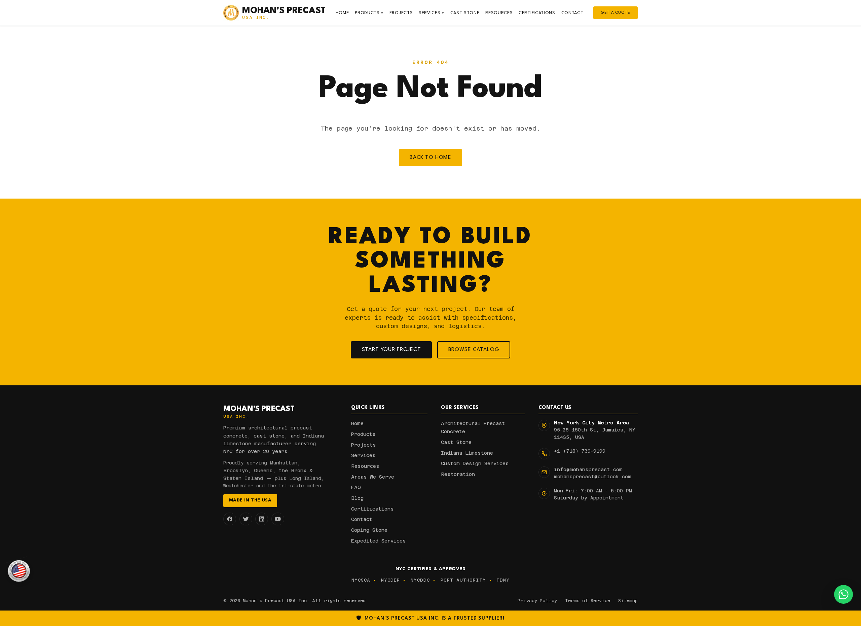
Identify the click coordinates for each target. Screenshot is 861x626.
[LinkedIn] (261, 519)
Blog (357, 498)
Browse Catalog (473, 349)
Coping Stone (369, 530)
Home (342, 13)
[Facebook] (229, 519)
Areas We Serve (372, 477)
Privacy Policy (537, 600)
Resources (499, 13)
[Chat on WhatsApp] (843, 594)
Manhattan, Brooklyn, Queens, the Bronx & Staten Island (268, 470)
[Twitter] (245, 519)
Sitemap (628, 600)
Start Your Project (391, 349)
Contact (572, 13)
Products (369, 13)
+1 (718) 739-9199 (579, 451)
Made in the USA (250, 500)
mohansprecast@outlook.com (592, 476)
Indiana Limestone (467, 453)
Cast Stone (465, 13)
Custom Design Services (475, 463)
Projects (401, 13)
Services (431, 13)
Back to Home (430, 157)
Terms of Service (587, 600)
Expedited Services (378, 541)
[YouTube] (277, 519)
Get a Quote (615, 13)
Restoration (458, 474)
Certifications (537, 13)
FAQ (356, 487)
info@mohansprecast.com (588, 469)
